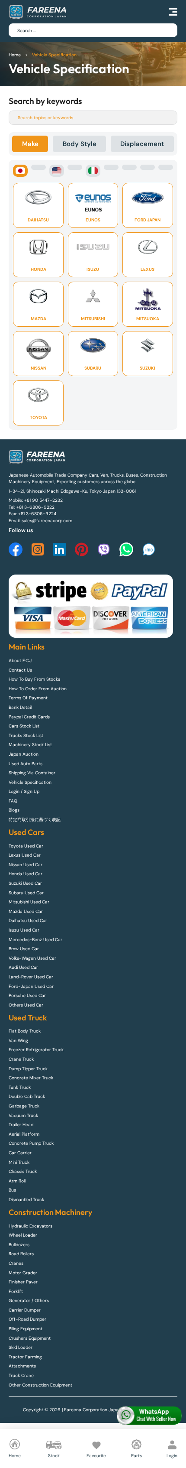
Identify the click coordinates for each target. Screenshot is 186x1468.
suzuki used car (25, 883)
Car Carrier (20, 1153)
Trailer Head (21, 1124)
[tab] (30, 144)
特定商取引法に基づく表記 (35, 819)
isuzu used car (24, 930)
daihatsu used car (28, 920)
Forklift (16, 1291)
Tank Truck (20, 1087)
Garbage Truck (24, 1106)
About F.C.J (20, 660)
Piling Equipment (25, 1329)
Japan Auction (23, 754)
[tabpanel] (93, 294)
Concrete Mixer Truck (31, 1078)
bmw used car (24, 949)
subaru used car (26, 893)
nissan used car (25, 864)
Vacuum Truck (23, 1115)
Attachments (22, 1366)
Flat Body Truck (25, 1031)
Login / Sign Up (24, 791)
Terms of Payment (28, 698)
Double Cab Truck (27, 1096)
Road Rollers (21, 1254)
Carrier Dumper (25, 1310)
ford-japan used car (31, 986)
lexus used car (25, 855)
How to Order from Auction (38, 689)
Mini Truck (19, 1162)
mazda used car (26, 911)
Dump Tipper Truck (28, 1069)
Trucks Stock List (26, 735)
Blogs (14, 810)
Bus (12, 1190)
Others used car (26, 1005)
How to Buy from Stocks (34, 679)
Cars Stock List (24, 726)
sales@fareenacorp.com (47, 520)
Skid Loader (20, 1347)
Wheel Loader (23, 1235)
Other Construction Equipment (40, 1385)
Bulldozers (19, 1244)
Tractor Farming (25, 1357)
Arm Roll (17, 1181)
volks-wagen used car (32, 958)
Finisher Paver (23, 1282)
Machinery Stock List (30, 744)
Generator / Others (29, 1300)
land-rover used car (31, 977)
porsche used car (27, 995)
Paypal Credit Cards (29, 717)
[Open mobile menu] (173, 11)
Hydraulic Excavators (30, 1226)
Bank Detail (20, 707)
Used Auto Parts (25, 763)
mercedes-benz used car (35, 939)
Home (15, 55)
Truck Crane (21, 1375)
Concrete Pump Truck (31, 1143)
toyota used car (26, 846)
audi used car (23, 967)
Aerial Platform (24, 1134)
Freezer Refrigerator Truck (36, 1049)
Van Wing (18, 1040)
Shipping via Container (32, 773)
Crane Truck (21, 1059)
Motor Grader (23, 1273)
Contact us (20, 670)
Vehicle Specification (30, 782)
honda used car (25, 874)
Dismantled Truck (26, 1199)
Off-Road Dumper (27, 1319)
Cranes (16, 1263)
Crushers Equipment (30, 1338)
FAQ (13, 801)
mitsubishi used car (29, 902)
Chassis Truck (23, 1171)
